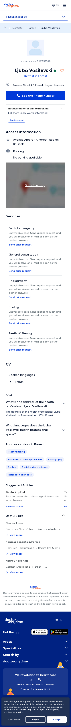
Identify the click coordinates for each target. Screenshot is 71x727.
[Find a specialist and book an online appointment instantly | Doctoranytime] (5, 28)
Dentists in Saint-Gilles (20, 529)
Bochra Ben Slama (49, 548)
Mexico (39, 684)
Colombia (50, 684)
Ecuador (25, 689)
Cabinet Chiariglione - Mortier (24, 566)
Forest (32, 28)
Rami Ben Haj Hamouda (20, 548)
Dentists (17, 28)
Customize (14, 719)
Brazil (47, 689)
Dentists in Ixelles (47, 529)
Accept (57, 719)
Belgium (30, 684)
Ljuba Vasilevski (50, 28)
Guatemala (37, 689)
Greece (20, 684)
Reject (35, 719)
